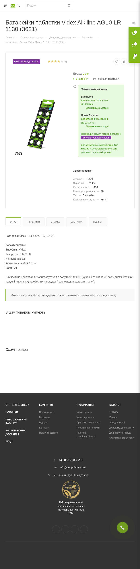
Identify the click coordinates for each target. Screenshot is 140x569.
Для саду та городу (120, 432)
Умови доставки (85, 417)
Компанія (46, 405)
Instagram (65, 529)
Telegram (75, 529)
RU (18, 5)
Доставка (76, 222)
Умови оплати (84, 412)
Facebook (56, 529)
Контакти (44, 427)
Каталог (115, 405)
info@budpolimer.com (73, 467)
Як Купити (34, 222)
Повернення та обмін (88, 427)
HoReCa (113, 412)
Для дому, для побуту (121, 427)
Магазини (44, 417)
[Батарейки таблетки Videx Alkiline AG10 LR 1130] (41, 127)
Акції (9, 441)
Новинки (11, 412)
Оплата (55, 222)
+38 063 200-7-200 (71, 460)
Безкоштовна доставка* (26, 61)
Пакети (113, 417)
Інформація (85, 405)
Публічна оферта (48, 432)
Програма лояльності (88, 422)
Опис (13, 222)
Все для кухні (117, 422)
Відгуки (97, 222)
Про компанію (46, 412)
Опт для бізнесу (17, 405)
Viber (84, 529)
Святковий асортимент (121, 438)
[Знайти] (68, 5)
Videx (86, 73)
